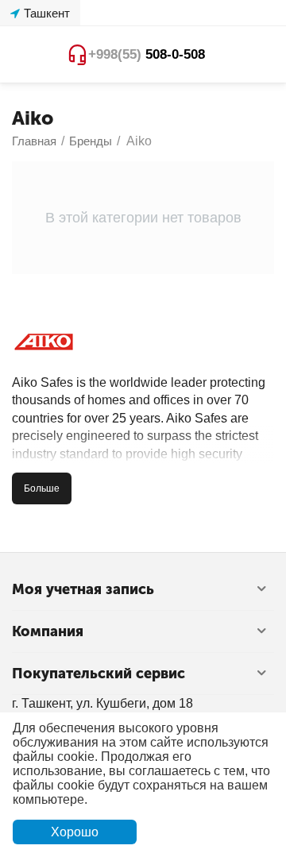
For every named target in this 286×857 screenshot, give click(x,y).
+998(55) (146, 54)
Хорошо (75, 832)
